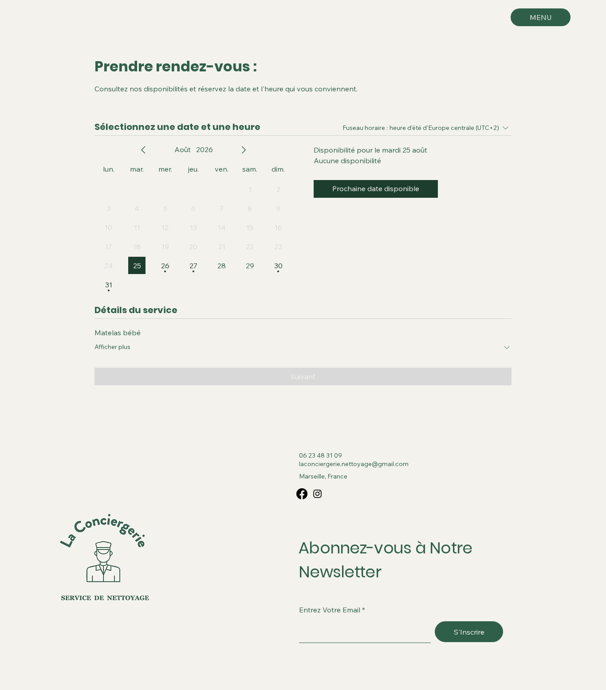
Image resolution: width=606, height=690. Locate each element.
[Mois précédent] (143, 150)
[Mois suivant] (243, 150)
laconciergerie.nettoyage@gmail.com (354, 464)
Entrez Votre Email (329, 609)
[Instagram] (317, 493)
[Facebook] (301, 493)
